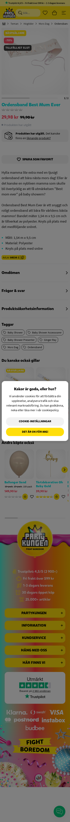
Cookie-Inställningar (35, 421)
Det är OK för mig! (35, 432)
